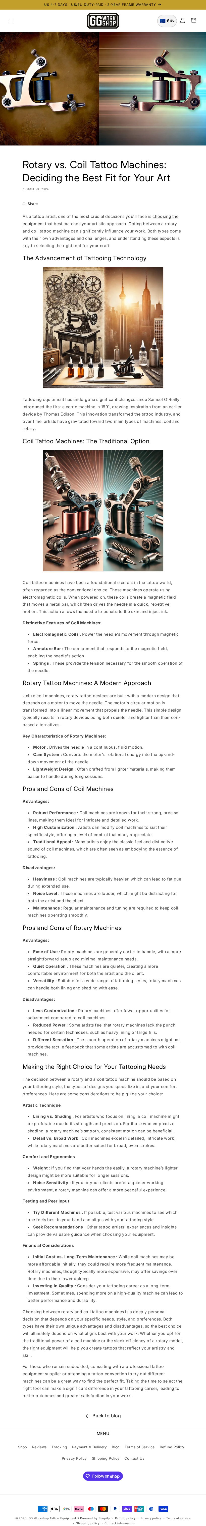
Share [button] (33, 203)
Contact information (120, 1523)
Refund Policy (172, 1447)
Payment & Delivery (89, 1447)
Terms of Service (140, 1447)
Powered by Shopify (95, 1518)
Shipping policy (88, 1523)
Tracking (59, 1447)
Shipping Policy (106, 1458)
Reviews (39, 1447)
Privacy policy (150, 1518)
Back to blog (106, 1415)
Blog (116, 1447)
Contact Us (134, 1458)
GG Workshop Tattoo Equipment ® (54, 1518)
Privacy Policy (74, 1458)
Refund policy (125, 1518)
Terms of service (178, 1518)
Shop (22, 1447)
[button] (10, 20)
